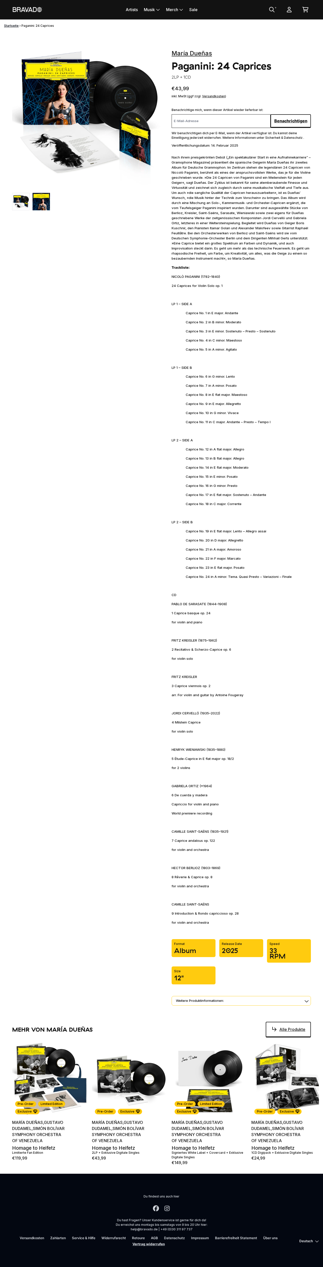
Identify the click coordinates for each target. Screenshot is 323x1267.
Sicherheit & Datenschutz (284, 138)
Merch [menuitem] (172, 9)
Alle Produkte (292, 1029)
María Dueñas (192, 53)
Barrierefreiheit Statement (236, 1238)
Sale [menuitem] (193, 9)
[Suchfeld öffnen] (271, 10)
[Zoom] (87, 115)
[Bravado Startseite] (27, 9)
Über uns (270, 1238)
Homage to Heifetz (33, 1148)
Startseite (11, 26)
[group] (21, 201)
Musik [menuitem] (149, 9)
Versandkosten (213, 96)
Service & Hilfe (83, 1238)
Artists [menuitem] (132, 9)
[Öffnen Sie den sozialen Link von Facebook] (156, 1208)
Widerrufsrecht (113, 1238)
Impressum (200, 1238)
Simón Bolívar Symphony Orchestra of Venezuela (38, 1134)
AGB (154, 1238)
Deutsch (306, 1241)
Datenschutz (174, 1238)
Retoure (138, 1238)
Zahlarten (58, 1238)
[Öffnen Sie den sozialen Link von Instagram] (167, 1208)
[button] (241, 1000)
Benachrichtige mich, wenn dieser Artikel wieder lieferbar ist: (217, 110)
